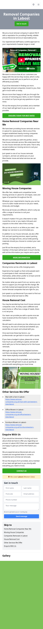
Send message (21, 516)
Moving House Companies (14, 532)
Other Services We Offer (13, 542)
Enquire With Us (10, 546)
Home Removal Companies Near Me (17, 529)
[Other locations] (33, 4)
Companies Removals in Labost (16, 536)
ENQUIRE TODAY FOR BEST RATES (21, 116)
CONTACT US (21, 471)
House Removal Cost (12, 539)
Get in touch (21, 24)
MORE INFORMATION (21, 257)
